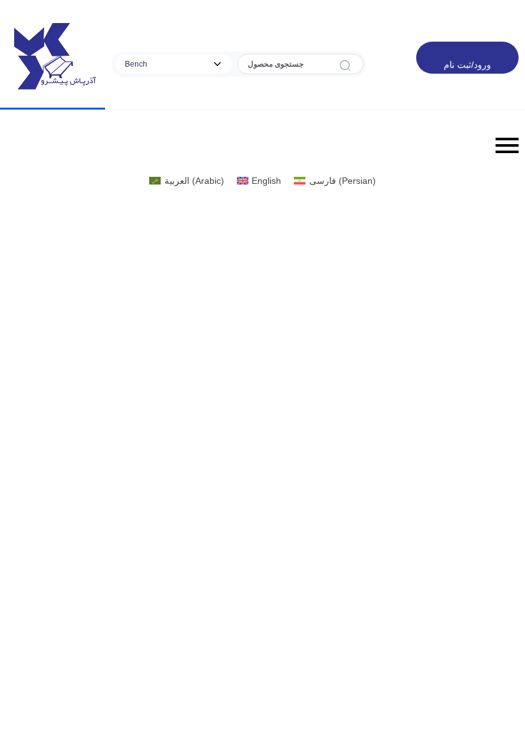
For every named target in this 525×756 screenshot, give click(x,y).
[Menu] (262, 145)
